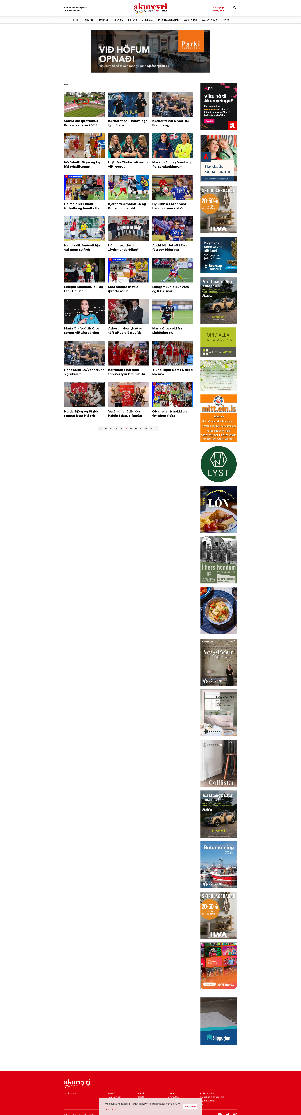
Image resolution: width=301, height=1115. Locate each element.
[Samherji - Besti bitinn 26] (218, 611)
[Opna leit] (234, 7)
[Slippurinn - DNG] (218, 1021)
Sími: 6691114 (70, 1093)
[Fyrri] (100, 428)
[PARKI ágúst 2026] (150, 51)
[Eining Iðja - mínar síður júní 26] (218, 418)
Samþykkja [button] (190, 1106)
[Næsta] (156, 428)
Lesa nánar (111, 1109)
